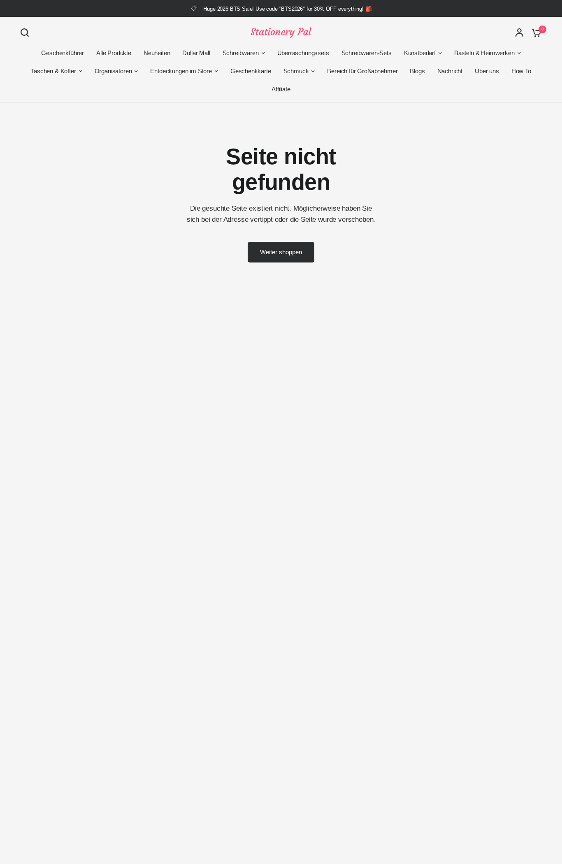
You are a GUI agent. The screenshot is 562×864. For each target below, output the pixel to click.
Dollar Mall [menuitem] (196, 52)
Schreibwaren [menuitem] (241, 52)
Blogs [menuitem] (417, 70)
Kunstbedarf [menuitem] (420, 52)
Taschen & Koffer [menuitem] (53, 70)
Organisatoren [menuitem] (113, 70)
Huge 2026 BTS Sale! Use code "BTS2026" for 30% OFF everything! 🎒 (287, 9)
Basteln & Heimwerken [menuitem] (484, 52)
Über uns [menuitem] (487, 70)
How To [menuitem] (521, 70)
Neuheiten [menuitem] (157, 52)
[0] (534, 32)
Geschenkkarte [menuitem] (250, 70)
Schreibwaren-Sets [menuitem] (366, 52)
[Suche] (27, 32)
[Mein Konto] (519, 32)
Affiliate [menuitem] (281, 89)
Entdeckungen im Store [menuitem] (180, 70)
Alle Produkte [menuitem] (113, 52)
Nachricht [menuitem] (449, 70)
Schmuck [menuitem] (296, 70)
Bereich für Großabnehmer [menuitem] (362, 70)
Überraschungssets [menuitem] (303, 52)
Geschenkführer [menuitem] (62, 52)
